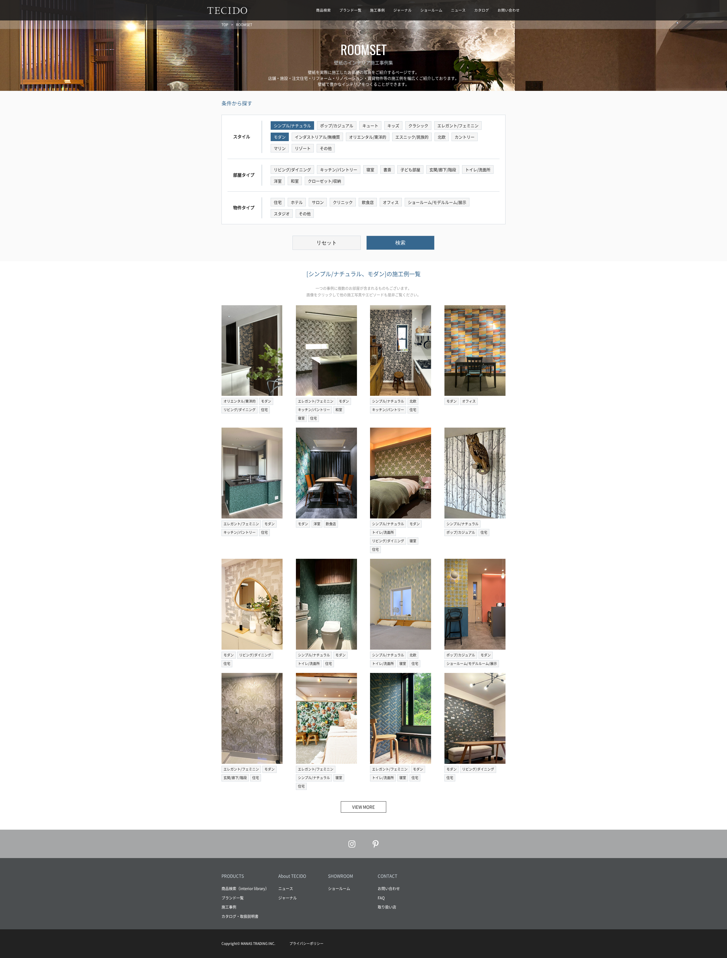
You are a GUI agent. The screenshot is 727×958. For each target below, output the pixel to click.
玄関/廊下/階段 (235, 777)
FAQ (381, 897)
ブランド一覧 (350, 10)
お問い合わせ (509, 10)
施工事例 (377, 10)
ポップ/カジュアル (460, 532)
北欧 (413, 401)
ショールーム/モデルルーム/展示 (471, 663)
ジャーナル (402, 10)
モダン (266, 401)
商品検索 (323, 10)
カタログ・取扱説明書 (240, 916)
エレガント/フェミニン (315, 401)
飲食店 (331, 523)
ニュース (458, 10)
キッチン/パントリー (314, 409)
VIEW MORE (363, 807)
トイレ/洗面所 (383, 532)
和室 (338, 409)
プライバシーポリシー (306, 943)
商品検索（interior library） (245, 888)
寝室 (301, 418)
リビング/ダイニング (239, 409)
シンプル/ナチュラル (388, 401)
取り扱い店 (387, 906)
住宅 (264, 409)
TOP (225, 24)
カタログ (481, 10)
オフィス (469, 401)
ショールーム (431, 10)
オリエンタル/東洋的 (239, 401)
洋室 (317, 523)
